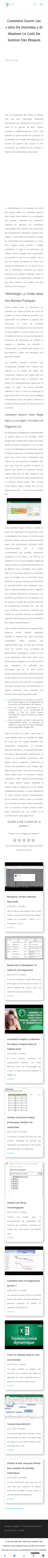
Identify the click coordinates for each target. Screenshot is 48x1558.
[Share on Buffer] (43, 1556)
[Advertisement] (24, 88)
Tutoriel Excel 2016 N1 (18, 1424)
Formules (23, 1132)
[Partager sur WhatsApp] (24, 1556)
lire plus (10, 927)
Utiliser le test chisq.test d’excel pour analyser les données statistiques (23, 1468)
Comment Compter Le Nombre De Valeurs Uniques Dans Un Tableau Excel (23, 1044)
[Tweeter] (14, 1556)
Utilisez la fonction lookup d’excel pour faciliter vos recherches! (21, 1122)
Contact (21, 1530)
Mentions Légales (12, 1526)
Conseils (21, 906)
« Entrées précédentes (14, 1508)
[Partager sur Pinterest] (33, 1556)
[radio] (15, 840)
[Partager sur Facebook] (5, 1556)
